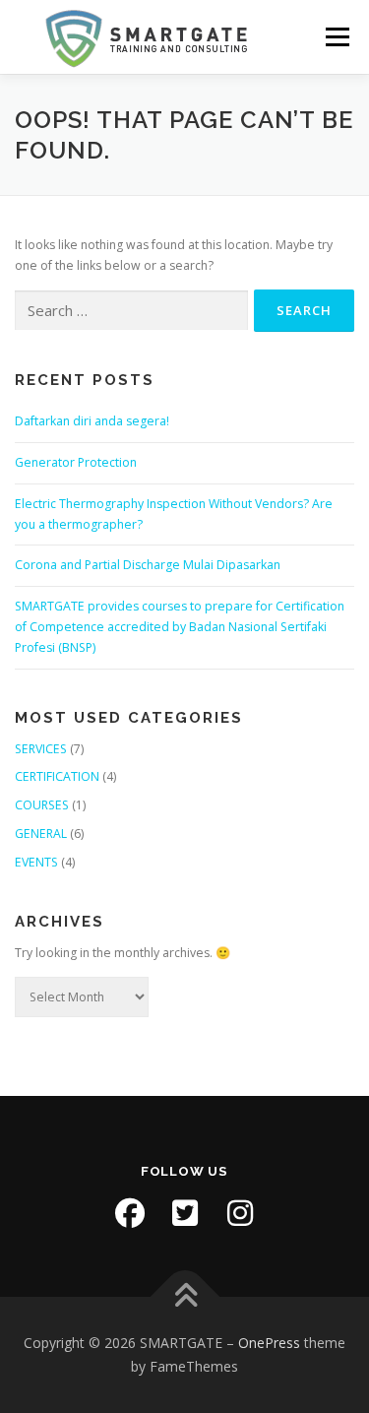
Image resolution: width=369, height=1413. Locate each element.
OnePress (269, 1342)
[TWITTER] (185, 1213)
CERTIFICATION (57, 776)
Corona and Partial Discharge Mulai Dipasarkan (147, 564)
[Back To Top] (184, 1297)
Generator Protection (76, 462)
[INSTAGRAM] (240, 1213)
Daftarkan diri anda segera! (92, 421)
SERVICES (41, 748)
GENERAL (41, 833)
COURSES (42, 805)
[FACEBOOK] (130, 1213)
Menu (336, 37)
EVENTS (36, 862)
